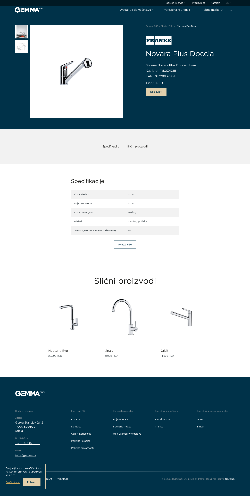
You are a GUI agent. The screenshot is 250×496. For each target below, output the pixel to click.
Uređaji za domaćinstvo (136, 9)
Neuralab (229, 479)
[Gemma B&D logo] (29, 10)
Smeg (200, 426)
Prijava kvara (120, 419)
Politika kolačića (80, 441)
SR (228, 3)
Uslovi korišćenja (81, 433)
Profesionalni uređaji (177, 9)
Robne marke (211, 9)
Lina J (108, 350)
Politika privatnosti (82, 448)
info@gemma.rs (25, 455)
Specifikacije (111, 146)
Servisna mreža (122, 426)
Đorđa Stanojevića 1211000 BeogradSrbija (29, 426)
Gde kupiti (156, 91)
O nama (75, 419)
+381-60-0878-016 (27, 443)
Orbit (164, 350)
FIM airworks (162, 419)
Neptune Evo (58, 350)
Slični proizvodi (137, 146)
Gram (200, 419)
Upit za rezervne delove (127, 433)
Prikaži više (125, 244)
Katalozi (215, 3)
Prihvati (31, 482)
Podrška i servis (174, 3)
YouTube (63, 479)
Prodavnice (198, 3)
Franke (159, 426)
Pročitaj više (13, 482)
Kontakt (76, 426)
